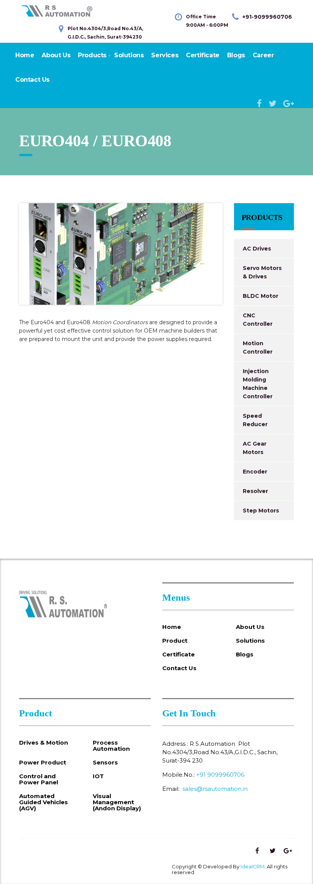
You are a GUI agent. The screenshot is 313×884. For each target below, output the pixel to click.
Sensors (105, 763)
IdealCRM (252, 866)
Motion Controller (258, 347)
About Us (56, 55)
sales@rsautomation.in (215, 788)
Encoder (255, 471)
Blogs (236, 55)
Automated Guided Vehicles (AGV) (43, 802)
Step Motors (261, 510)
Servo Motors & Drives (262, 272)
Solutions (129, 55)
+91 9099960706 (220, 774)
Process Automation (111, 746)
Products (92, 55)
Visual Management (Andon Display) (117, 802)
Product (174, 641)
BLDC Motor (260, 296)
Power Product (42, 763)
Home (24, 55)
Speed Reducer (255, 420)
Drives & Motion (43, 743)
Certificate (202, 55)
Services (164, 55)
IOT (98, 776)
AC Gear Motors (254, 448)
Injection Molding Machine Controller (258, 384)
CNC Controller (258, 319)
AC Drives (257, 248)
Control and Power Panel (38, 779)
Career (263, 55)
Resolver (255, 491)
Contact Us (32, 79)
